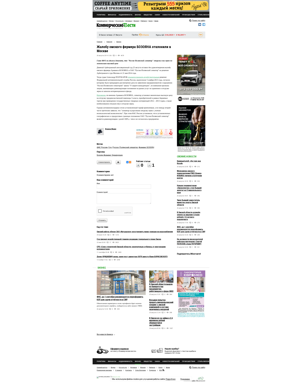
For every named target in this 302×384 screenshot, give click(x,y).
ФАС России (102, 147)
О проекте (118, 370)
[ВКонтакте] (127, 162)
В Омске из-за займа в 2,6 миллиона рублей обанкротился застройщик (161, 321)
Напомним (101, 95)
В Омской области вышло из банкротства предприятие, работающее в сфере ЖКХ (161, 287)
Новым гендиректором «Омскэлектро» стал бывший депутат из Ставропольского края (189, 189)
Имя (98, 183)
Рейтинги (144, 21)
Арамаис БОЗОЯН (146, 147)
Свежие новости (186, 156)
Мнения (136, 21)
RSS (160, 370)
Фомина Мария (110, 129)
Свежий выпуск (102, 21)
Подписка (152, 370)
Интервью (128, 21)
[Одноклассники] (130, 162)
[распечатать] (118, 164)
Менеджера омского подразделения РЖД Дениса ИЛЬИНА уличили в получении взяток (189, 174)
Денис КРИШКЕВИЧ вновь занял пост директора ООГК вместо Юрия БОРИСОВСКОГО (132, 256)
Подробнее (171, 379)
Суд (110, 147)
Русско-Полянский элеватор (125, 147)
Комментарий (102, 192)
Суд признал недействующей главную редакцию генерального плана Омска (129, 239)
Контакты (128, 370)
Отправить (102, 220)
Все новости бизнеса (105, 334)
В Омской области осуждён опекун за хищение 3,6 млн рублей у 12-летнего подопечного (188, 216)
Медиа (111, 21)
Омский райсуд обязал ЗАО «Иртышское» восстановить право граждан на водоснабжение (135, 232)
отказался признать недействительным (143, 77)
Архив (156, 21)
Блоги (151, 21)
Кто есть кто (119, 21)
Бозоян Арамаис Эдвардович (110, 155)
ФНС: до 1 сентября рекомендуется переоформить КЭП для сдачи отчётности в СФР (191, 229)
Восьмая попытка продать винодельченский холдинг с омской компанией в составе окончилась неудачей (161, 305)
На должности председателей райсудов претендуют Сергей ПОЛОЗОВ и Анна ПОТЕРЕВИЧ (190, 241)
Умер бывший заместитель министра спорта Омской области (188, 202)
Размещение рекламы (104, 370)
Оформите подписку (119, 349)
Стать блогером (140, 370)
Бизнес (102, 267)
